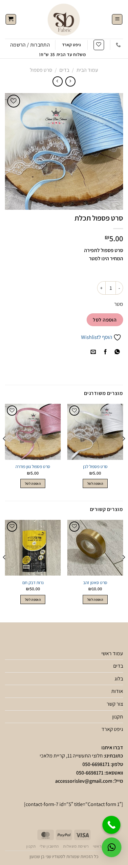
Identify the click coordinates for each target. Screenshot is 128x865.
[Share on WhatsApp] (117, 352)
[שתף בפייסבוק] (105, 352)
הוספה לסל (105, 319)
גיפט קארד (112, 729)
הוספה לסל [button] (95, 483)
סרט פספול (41, 70)
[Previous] (123, 451)
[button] (111, 847)
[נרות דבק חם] (33, 548)
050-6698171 (96, 764)
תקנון (117, 716)
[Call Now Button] (111, 825)
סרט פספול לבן (95, 466)
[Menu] (117, 19)
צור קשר (115, 703)
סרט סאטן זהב (95, 582)
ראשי (97, 846)
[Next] (4, 451)
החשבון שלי (49, 846)
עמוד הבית (87, 70)
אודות (117, 691)
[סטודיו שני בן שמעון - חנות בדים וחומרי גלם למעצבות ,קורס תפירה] (64, 19)
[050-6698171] (118, 45)
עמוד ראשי (112, 653)
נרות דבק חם (33, 582)
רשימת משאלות (76, 846)
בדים (64, 70)
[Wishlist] (99, 45)
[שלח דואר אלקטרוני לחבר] (93, 352)
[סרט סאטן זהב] (95, 548)
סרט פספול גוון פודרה (32, 466)
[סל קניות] (11, 19)
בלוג (119, 678)
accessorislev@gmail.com (83, 780)
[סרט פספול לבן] (95, 432)
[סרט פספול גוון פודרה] (33, 432)
